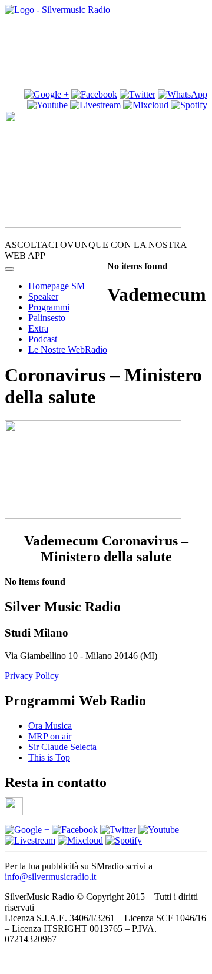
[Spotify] (189, 105)
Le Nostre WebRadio (67, 349)
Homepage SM (56, 286)
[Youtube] (47, 105)
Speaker (43, 297)
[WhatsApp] (182, 94)
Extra (38, 328)
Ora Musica (50, 726)
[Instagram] (46, 94)
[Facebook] (75, 830)
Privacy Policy (32, 676)
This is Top (49, 757)
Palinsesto (46, 318)
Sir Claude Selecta (62, 747)
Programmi (48, 307)
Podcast (42, 339)
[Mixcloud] (145, 105)
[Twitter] (137, 94)
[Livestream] (95, 105)
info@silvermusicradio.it (50, 877)
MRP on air (49, 736)
